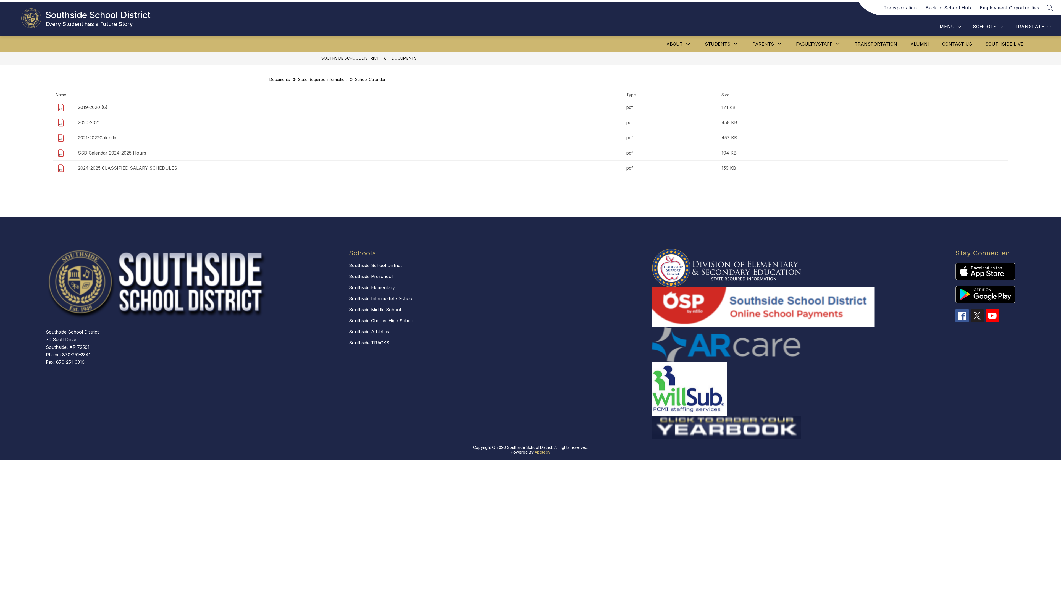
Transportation (900, 8)
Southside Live (1004, 44)
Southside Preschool (371, 276)
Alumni (919, 44)
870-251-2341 (76, 354)
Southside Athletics (369, 331)
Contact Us (957, 44)
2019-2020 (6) (92, 107)
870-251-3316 (70, 362)
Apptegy (542, 452)
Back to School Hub (948, 8)
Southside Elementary (372, 287)
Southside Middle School (375, 309)
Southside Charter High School (381, 320)
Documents (404, 58)
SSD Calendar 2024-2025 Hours (112, 153)
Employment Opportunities (1009, 8)
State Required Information (322, 79)
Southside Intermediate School (381, 298)
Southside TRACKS (369, 342)
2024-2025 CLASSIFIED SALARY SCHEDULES (127, 168)
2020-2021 (89, 122)
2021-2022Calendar (98, 137)
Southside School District (350, 58)
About (674, 44)
